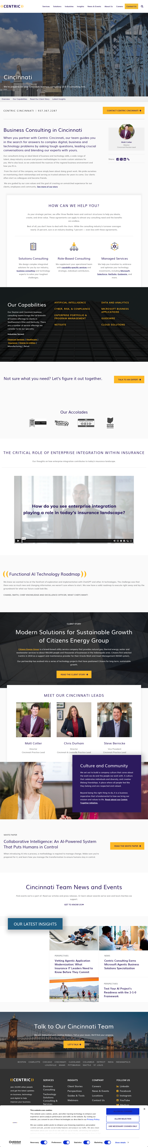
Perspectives (75, 1091)
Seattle (87, 1065)
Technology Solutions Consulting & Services (50, 1099)
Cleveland (74, 1061)
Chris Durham (74, 743)
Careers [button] (119, 6)
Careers (96, 1086)
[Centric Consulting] (12, 7)
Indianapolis (123, 1061)
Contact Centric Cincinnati (122, 110)
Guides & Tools (76, 1095)
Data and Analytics (115, 302)
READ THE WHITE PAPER (126, 845)
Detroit (101, 1061)
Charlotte (34, 1061)
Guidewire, (123, 274)
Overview (6, 98)
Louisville (50, 1065)
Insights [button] (80, 6)
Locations (97, 1095)
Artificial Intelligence (70, 302)
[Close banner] (144, 1109)
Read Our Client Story (39, 98)
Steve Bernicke (114, 743)
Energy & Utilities (27, 342)
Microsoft (125, 270)
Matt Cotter (126, 142)
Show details (120, 1142)
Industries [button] (69, 6)
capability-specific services (74, 267)
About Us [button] (109, 6)
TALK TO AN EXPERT (128, 379)
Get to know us (73, 904)
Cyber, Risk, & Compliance (72, 308)
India (111, 1061)
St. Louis (98, 1065)
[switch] (66, 1142)
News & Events (100, 1091)
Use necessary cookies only (123, 1126)
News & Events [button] (94, 6)
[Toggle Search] (142, 6)
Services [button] (46, 6)
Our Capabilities (20, 98)
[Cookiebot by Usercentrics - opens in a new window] (15, 1142)
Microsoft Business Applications (115, 310)
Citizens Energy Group (28, 649)
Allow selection (122, 1119)
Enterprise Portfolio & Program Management (70, 316)
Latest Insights (59, 98)
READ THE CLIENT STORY (73, 674)
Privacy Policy (93, 1119)
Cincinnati (60, 1061)
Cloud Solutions (113, 324)
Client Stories (75, 1086)
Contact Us (131, 6)
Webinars (73, 1100)
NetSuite (112, 274)
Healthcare (31, 339)
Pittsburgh (74, 1065)
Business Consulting (49, 1087)
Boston (22, 1061)
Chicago (47, 1061)
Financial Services (16, 339)
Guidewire (108, 318)
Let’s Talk (73, 1044)
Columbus (88, 1061)
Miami (62, 1065)
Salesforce (102, 274)
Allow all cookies (123, 1111)
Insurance (13, 342)
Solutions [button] (57, 6)
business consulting (26, 270)
